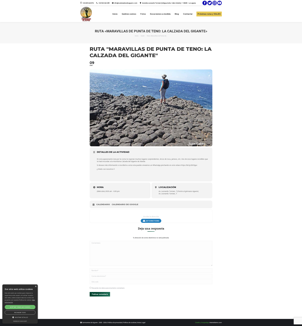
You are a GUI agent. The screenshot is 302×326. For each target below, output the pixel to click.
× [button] (36, 286)
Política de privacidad (115, 322)
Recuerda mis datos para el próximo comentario (108, 288)
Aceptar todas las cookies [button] (20, 307)
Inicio (136, 36)
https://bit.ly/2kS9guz (189, 165)
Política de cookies (129, 322)
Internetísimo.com (216, 322)
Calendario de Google (125, 204)
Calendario (103, 204)
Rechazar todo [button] (20, 312)
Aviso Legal (141, 322)
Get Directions (152, 221)
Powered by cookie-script (20, 321)
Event (143, 36)
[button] (20, 317)
